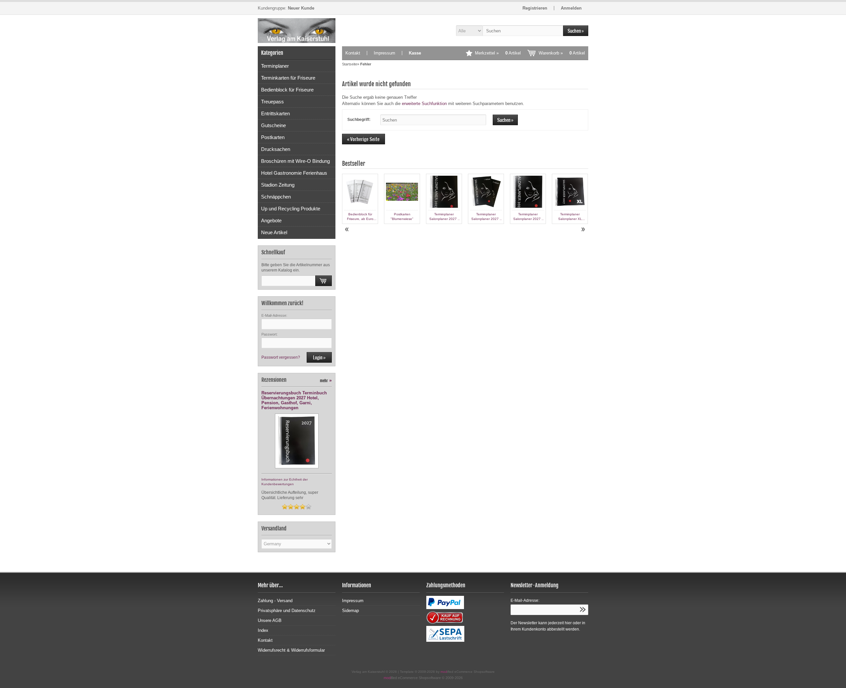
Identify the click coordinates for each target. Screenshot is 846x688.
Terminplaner (275, 66)
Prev (347, 229)
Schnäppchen (276, 196)
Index (263, 630)
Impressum (384, 53)
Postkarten (273, 137)
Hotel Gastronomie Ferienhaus (294, 173)
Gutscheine (273, 125)
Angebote (271, 220)
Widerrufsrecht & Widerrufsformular (291, 650)
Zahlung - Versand (275, 600)
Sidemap (350, 610)
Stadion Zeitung (277, 185)
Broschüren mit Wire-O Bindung (295, 161)
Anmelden (571, 8)
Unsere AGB (270, 620)
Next (583, 229)
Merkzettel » (498, 53)
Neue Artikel (274, 232)
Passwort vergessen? (280, 357)
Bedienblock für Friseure (287, 89)
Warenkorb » (562, 53)
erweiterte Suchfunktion (424, 103)
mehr (326, 380)
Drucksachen (275, 149)
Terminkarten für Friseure (288, 78)
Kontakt (352, 53)
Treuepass (272, 101)
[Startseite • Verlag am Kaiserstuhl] (296, 30)
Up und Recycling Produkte (290, 208)
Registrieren (534, 8)
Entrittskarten (275, 113)
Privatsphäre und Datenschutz (287, 610)
